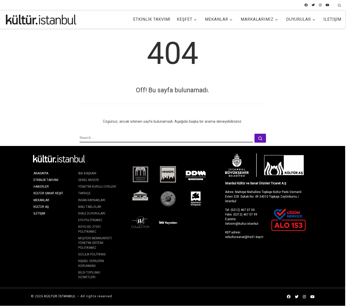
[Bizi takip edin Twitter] (313, 5)
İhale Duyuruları (91, 213)
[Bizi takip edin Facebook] (306, 5)
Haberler (41, 186)
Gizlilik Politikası (92, 254)
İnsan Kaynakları (91, 200)
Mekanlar (41, 200)
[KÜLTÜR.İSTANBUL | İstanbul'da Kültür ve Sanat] (41, 19)
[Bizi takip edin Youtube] (327, 5)
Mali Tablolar (89, 207)
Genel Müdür (88, 180)
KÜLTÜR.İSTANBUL (60, 296)
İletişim (39, 213)
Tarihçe (84, 193)
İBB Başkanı (87, 173)
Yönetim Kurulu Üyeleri (97, 186)
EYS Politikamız (90, 220)
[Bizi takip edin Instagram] (320, 5)
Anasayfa (40, 173)
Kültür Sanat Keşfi (48, 193)
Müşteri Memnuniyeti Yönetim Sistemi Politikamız (95, 243)
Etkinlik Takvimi (45, 180)
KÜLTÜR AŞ (41, 207)
